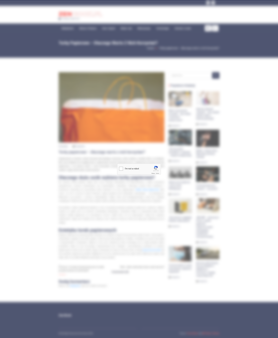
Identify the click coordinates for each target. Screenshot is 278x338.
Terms (157, 173)
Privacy (153, 173)
